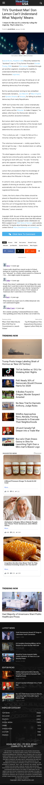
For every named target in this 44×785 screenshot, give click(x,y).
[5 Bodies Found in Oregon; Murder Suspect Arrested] (8, 395)
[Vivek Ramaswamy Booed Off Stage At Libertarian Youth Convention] (8, 635)
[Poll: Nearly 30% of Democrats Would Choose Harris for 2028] (8, 383)
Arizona (22, 97)
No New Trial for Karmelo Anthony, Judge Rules (28, 404)
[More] (39, 251)
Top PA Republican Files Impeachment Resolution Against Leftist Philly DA (33, 324)
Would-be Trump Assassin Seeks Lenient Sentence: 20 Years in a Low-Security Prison (28, 656)
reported (16, 74)
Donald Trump (32, 242)
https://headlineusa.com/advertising (26, 227)
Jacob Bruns (11, 29)
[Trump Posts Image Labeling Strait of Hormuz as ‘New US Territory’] (22, 349)
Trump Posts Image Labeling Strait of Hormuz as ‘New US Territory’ (20, 362)
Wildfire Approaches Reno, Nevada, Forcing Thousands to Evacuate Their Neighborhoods (27, 418)
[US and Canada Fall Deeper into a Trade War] (8, 431)
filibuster (20, 110)
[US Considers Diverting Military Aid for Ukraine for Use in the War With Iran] (8, 646)
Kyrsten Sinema (11, 97)
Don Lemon (23, 66)
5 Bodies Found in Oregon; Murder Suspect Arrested (28, 394)
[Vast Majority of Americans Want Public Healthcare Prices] (22, 602)
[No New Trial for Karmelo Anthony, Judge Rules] (8, 406)
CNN (9, 66)
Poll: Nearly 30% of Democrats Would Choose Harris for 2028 (29, 383)
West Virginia (36, 94)
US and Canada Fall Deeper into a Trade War (28, 429)
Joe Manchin (24, 94)
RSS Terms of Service (24, 223)
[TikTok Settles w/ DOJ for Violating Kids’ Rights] (8, 372)
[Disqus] (22, 288)
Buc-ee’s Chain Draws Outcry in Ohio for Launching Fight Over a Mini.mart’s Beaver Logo (28, 443)
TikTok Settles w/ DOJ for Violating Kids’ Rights (28, 370)
